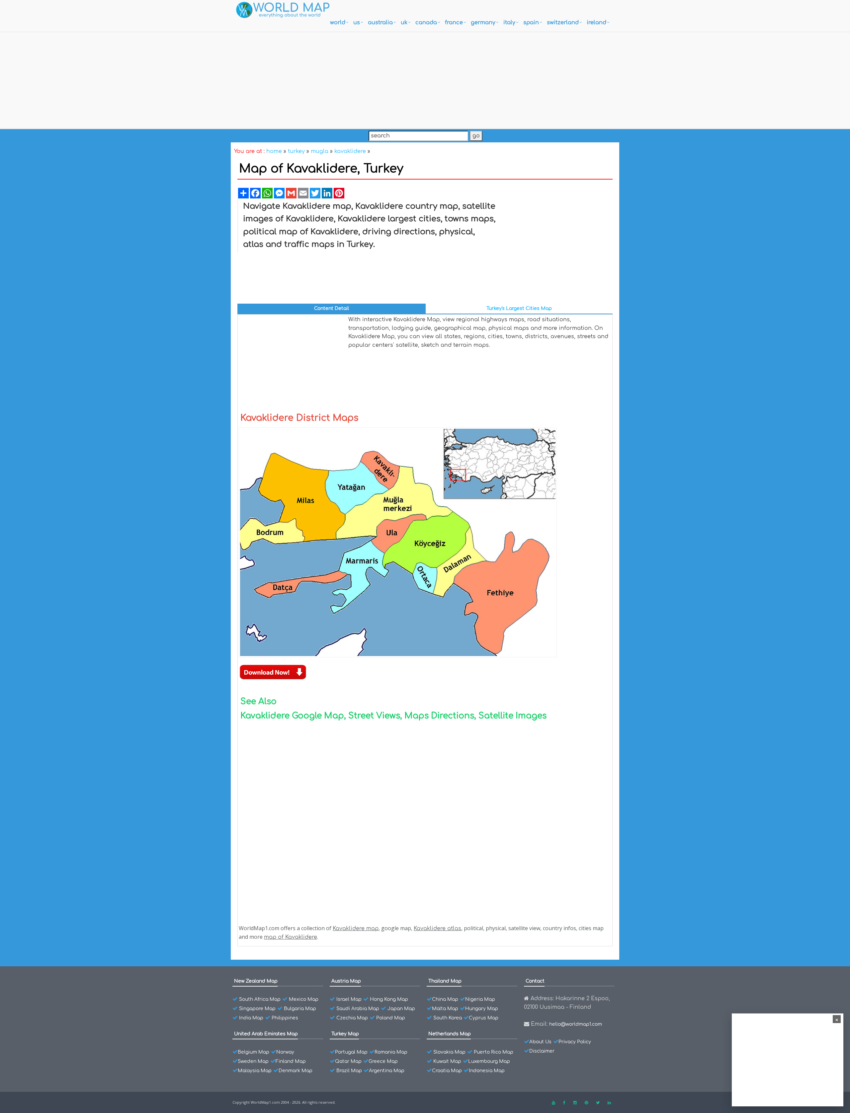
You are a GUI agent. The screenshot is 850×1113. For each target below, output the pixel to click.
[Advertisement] (425, 78)
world (337, 23)
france (454, 23)
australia (380, 23)
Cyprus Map (483, 1017)
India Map (251, 1017)
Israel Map (349, 999)
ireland (596, 23)
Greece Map (383, 1061)
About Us (540, 1041)
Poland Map (390, 1017)
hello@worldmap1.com (575, 1024)
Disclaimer (541, 1051)
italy (509, 23)
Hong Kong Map (389, 999)
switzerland (563, 23)
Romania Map (391, 1052)
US (356, 23)
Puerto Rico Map (493, 1052)
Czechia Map (352, 1017)
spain (531, 23)
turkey (296, 151)
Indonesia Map (487, 1070)
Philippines (285, 1017)
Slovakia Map (449, 1052)
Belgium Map (253, 1052)
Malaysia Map (255, 1070)
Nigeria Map (480, 999)
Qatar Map (348, 1061)
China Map (445, 999)
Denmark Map (295, 1070)
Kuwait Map (447, 1061)
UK (404, 23)
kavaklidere (350, 151)
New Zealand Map (256, 981)
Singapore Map (257, 1008)
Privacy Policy (574, 1041)
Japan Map (401, 1008)
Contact (535, 981)
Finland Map (291, 1061)
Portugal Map (351, 1052)
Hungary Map (481, 1008)
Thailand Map (445, 981)
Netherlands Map (449, 1033)
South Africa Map (260, 999)
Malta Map (445, 1008)
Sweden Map (253, 1061)
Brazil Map (349, 1070)
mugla (319, 151)
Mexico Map (303, 999)
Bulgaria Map (300, 1008)
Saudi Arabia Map (357, 1008)
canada (426, 23)
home (274, 151)
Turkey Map (345, 1033)
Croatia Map (447, 1070)
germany (483, 23)
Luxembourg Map (489, 1061)
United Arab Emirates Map (266, 1033)
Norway (285, 1052)
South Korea (447, 1017)
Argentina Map (386, 1070)
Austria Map (346, 981)
